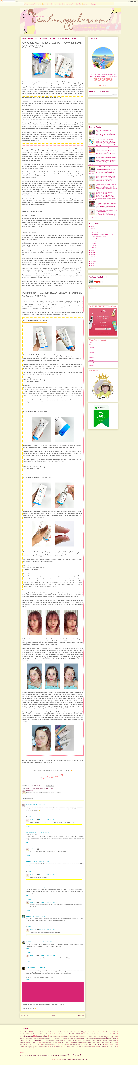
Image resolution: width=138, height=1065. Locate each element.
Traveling (79, 4)
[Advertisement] (103, 110)
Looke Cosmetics (50, 1040)
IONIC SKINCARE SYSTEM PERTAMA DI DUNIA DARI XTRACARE (102, 235)
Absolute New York (25, 1031)
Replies (29, 816)
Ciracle (88, 1033)
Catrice (78, 1033)
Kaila (87, 1038)
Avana (86, 1031)
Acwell (41, 1031)
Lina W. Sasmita (30, 942)
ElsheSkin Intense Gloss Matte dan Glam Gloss (105, 148)
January (94, 247)
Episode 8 (91, 360)
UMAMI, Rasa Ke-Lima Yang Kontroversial (106, 202)
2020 (92, 257)
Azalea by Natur (108, 1031)
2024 (92, 231)
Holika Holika (37, 1038)
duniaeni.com (29, 916)
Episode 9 (91, 362)
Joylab (67, 1038)
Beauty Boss (22, 1033)
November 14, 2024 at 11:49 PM (43, 942)
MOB (74, 1040)
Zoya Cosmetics (23, 1048)
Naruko (75, 1042)
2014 (92, 265)
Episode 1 (91, 342)
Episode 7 (91, 357)
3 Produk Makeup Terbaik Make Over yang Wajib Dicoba (105, 167)
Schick (108, 1044)
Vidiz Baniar (79, 1046)
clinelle (30, 1048)
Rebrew (53, 1044)
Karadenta (92, 1038)
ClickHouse (94, 1033)
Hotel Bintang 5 (74, 1055)
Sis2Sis (40, 1046)
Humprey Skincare (46, 1038)
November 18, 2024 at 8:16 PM (47, 874)
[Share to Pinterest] (53, 786)
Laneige (21, 1040)
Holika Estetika (29, 1038)
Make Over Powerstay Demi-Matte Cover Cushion (105, 130)
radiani (27, 804)
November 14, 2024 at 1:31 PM (45, 887)
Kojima (103, 1038)
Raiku (38, 1044)
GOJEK (90, 1036)
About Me (32, 4)
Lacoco (108, 1038)
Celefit (83, 1033)
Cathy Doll (70, 1033)
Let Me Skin (28, 1040)
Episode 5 (91, 352)
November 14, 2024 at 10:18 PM (41, 916)
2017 (92, 263)
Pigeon (102, 1042)
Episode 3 (91, 347)
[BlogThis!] (49, 786)
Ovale (98, 1042)
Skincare (46, 788)
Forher (85, 1036)
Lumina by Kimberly (60, 1040)
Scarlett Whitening (99, 1044)
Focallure (76, 1036)
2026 (92, 226)
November (94, 233)
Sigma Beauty (28, 1046)
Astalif (76, 1031)
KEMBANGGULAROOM (80, 1059)
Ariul (72, 1031)
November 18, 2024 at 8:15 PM (47, 820)
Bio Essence (35, 1033)
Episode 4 (91, 350)
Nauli (85, 1042)
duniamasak (29, 861)
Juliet (78, 1038)
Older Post (81, 1016)
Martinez (105, 1040)
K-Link (82, 1038)
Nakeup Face (68, 1042)
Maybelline (22, 1042)
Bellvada (29, 1033)
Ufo (68, 1046)
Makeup (39, 4)
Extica (71, 1036)
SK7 (80, 1044)
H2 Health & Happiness (104, 1036)
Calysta (57, 1033)
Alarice (51, 1031)
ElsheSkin (28, 1036)
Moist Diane (48, 1042)
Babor (115, 1031)
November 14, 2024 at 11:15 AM (41, 861)
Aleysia (56, 1031)
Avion (96, 1031)
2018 (92, 261)
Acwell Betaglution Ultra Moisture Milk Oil (106, 184)
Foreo (81, 1036)
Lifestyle (93, 4)
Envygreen (39, 1036)
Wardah (95, 1046)
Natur (80, 1042)
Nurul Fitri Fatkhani (31, 887)
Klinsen (98, 1038)
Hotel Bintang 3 (54, 1055)
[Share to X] (50, 786)
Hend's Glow (114, 1036)
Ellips (21, 1036)
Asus (81, 1032)
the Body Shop (37, 1048)
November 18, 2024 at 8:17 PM (47, 929)
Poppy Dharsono (113, 1042)
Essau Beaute (53, 1036)
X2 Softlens (102, 1046)
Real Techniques (46, 1044)
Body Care (54, 4)
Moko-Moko (55, 1042)
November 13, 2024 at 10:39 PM (40, 832)
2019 (92, 259)
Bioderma (42, 1033)
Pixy (107, 1042)
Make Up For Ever (90, 1040)
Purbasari (26, 1044)
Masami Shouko (113, 1040)
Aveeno (91, 1031)
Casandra (63, 1033)
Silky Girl (35, 1046)
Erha (45, 1036)
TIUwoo (51, 1046)
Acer (33, 1031)
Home (26, 4)
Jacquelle (63, 1038)
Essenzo (59, 1036)
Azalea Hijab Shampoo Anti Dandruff (104, 139)
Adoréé (46, 1031)
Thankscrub (58, 1046)
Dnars (111, 1033)
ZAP (116, 1046)
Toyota (63, 1046)
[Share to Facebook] (52, 786)
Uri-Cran (72, 1046)
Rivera (57, 1044)
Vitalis (84, 1046)
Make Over (81, 1040)
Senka (21, 1046)
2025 (92, 228)
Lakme (114, 1038)
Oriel (94, 1042)
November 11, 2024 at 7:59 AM (38, 804)
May (93, 241)
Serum (41, 788)
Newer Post (24, 1016)
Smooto (45, 1046)
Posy (21, 1044)
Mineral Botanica (35, 1042)
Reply (27, 813)
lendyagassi (29, 832)
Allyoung (61, 1031)
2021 (92, 254)
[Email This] (47, 786)
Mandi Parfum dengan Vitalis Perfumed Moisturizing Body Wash (105, 193)
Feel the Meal (70, 4)
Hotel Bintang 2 (45, 1055)
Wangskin (90, 1046)
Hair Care (62, 4)
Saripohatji (84, 1044)
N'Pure (61, 1042)
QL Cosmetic (32, 1044)
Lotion (37, 788)
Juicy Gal (73, 1038)
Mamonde (99, 1040)
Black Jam (48, 1033)
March (93, 245)
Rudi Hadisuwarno (73, 1044)
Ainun (27, 967)
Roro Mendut (64, 1044)
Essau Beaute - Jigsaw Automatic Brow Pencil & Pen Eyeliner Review (106, 210)
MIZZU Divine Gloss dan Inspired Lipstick (105, 176)
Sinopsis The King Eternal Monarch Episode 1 (106, 157)
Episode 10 (91, 365)
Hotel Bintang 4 (63, 1055)
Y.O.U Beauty (110, 1046)
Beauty (27, 788)
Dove (115, 1033)
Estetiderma (65, 1036)
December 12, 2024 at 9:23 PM (37, 967)
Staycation (86, 4)
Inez (52, 1038)
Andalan (67, 1031)
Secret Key (114, 1044)
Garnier (95, 1036)
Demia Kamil (33, 820)
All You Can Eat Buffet (26, 1055)
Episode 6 (91, 355)
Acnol (37, 1031)
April (93, 243)
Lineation (37, 1040)
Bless (53, 1033)
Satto (90, 1044)
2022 (92, 252)
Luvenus (69, 1040)
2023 (92, 250)
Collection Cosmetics (103, 1033)
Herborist (22, 1038)
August (94, 239)
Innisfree (57, 1038)
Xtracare (51, 788)
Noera (89, 1042)
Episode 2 (91, 345)
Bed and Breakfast (36, 1055)
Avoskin (101, 1031)
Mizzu (42, 1042)
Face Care (46, 4)
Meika (28, 1042)
